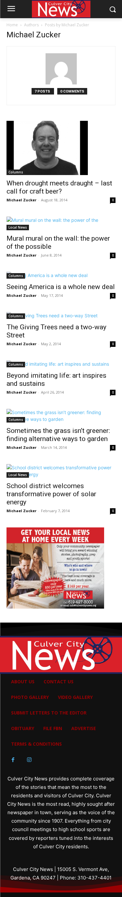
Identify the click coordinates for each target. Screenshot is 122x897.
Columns (15, 172)
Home (12, 25)
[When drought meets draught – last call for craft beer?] (61, 148)
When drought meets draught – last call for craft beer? (59, 187)
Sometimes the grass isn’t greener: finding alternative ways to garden (58, 435)
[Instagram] (29, 759)
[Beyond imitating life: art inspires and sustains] (61, 363)
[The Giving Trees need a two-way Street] (61, 315)
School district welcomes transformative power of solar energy (51, 494)
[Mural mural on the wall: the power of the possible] (61, 223)
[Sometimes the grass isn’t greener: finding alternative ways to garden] (61, 416)
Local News (17, 227)
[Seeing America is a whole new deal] (61, 275)
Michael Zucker (21, 199)
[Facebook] (13, 759)
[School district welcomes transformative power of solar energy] (61, 471)
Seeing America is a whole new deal (61, 287)
